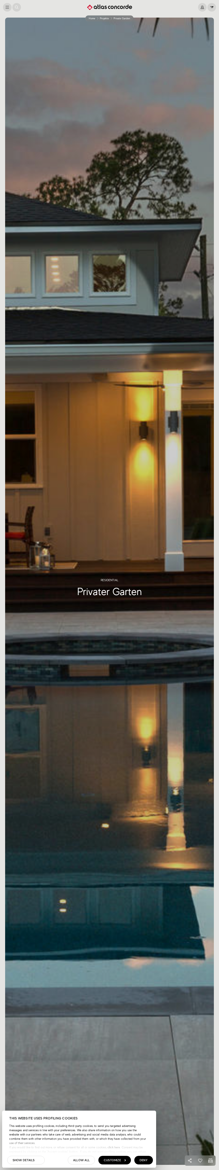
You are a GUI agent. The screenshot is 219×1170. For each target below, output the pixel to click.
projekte (104, 18)
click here (113, 1147)
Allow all (81, 1160)
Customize (112, 1160)
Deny (144, 1160)
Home (92, 18)
